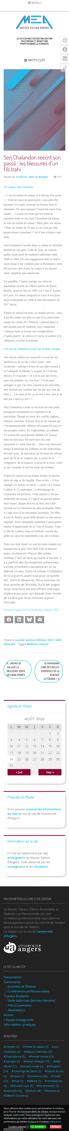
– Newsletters (15, 1010)
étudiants (41, 867)
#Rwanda (52, 1091)
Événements (12, 982)
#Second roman (31, 1066)
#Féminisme (37, 1076)
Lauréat (19, 640)
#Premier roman (41, 1056)
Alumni (8, 1015)
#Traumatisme (14, 1056)
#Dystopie (12, 1061)
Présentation (13, 977)
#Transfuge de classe (26, 1071)
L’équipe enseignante (18, 1020)
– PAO (19, 1005)
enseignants (16, 858)
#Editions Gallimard (38, 1051)
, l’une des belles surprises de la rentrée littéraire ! (50, 671)
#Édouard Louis (21, 1086)
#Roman (33, 1091)
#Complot (12, 1046)
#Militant (34, 1081)
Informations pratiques (20, 1025)
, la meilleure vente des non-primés (16, 669)
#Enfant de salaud (35, 1046)
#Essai (17, 1081)
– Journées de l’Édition (21, 986)
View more (55, 1121)
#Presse (17, 1076)
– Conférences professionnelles (27, 991)
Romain (43, 177)
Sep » (50, 772)
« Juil (19, 772)
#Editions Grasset (37, 644)
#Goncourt (13, 1091)
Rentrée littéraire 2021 (40, 640)
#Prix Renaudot (47, 1086)
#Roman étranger (36, 1061)
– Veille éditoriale (31, 1001)
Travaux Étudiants (16, 996)
